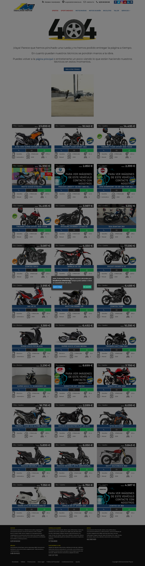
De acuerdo (87, 287)
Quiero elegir (57, 287)
